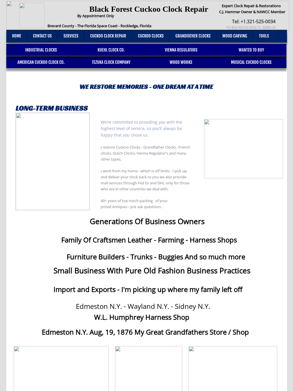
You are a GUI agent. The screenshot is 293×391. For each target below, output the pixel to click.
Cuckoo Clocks (151, 36)
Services (71, 36)
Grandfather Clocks (193, 36)
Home (16, 36)
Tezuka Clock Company (111, 62)
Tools (264, 36)
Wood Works (181, 62)
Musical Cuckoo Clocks (251, 62)
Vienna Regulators (181, 50)
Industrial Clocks (41, 50)
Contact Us (42, 36)
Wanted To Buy (251, 50)
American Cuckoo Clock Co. (41, 62)
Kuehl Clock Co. (111, 50)
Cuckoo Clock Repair (108, 36)
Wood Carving (234, 36)
